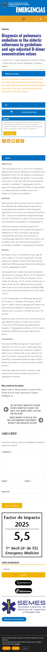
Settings (25, 648)
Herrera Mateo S (22, 389)
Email (28, 481)
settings (17, 644)
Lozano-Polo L (36, 389)
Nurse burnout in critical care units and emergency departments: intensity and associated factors (22, 420)
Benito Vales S (8, 389)
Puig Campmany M (23, 392)
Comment (7, 452)
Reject (15, 648)
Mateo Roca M (8, 392)
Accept (6, 648)
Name (5, 481)
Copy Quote (9, 133)
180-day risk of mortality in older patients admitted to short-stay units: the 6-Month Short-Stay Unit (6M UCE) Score (25, 409)
